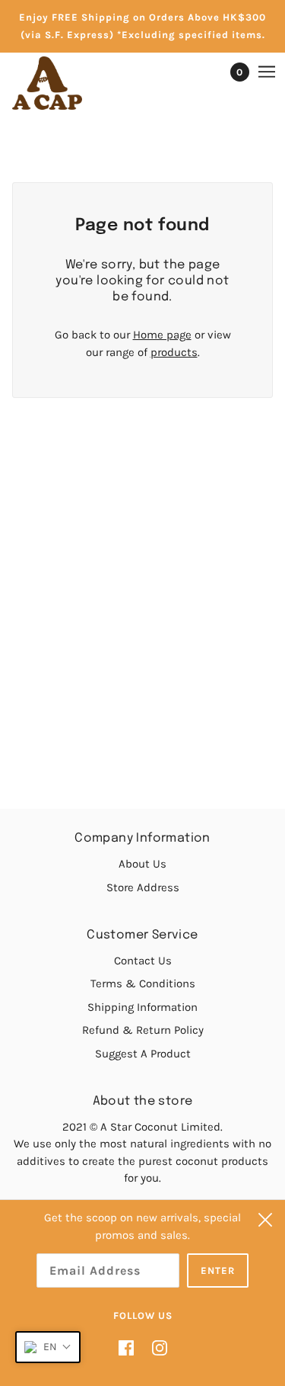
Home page (162, 335)
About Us (142, 864)
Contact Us (143, 960)
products (174, 352)
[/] (62, 83)
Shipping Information (142, 1007)
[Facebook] (131, 1347)
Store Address (142, 887)
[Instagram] (155, 1347)
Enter (218, 1270)
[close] (265, 1219)
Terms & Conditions (142, 983)
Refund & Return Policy (143, 1030)
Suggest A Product (143, 1053)
